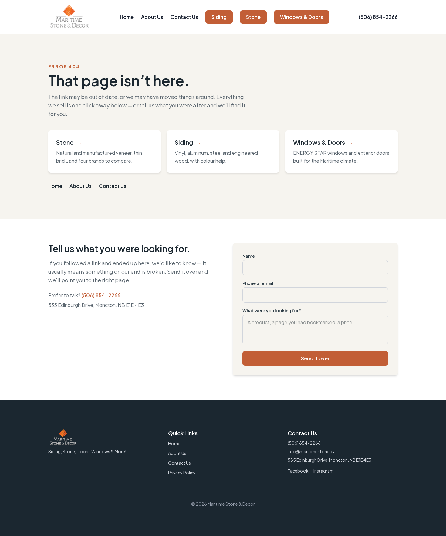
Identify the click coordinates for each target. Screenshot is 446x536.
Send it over (315, 358)
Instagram (323, 470)
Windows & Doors (301, 17)
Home (127, 17)
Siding (219, 17)
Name (248, 256)
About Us (152, 17)
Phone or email (257, 283)
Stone (253, 17)
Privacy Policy (182, 472)
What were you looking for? (271, 310)
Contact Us (184, 17)
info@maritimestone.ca (312, 451)
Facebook (298, 470)
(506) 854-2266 (378, 17)
